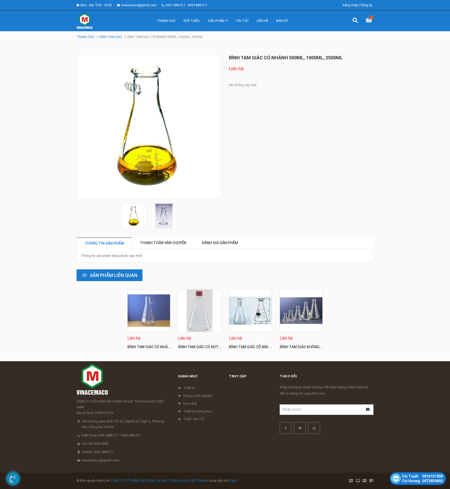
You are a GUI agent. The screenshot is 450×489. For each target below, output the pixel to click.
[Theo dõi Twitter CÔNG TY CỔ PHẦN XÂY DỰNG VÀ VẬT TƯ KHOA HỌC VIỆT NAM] (300, 428)
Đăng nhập (350, 5)
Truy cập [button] (238, 376)
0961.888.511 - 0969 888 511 (187, 5)
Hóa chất (190, 403)
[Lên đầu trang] (436, 463)
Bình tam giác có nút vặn (202, 347)
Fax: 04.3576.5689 (95, 444)
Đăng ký (366, 5)
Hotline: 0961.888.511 (98, 452)
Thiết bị (189, 388)
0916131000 (422, 476)
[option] (134, 216)
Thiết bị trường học (197, 411)
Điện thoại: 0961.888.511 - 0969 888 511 (111, 435)
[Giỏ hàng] (369, 20)
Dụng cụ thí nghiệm (197, 396)
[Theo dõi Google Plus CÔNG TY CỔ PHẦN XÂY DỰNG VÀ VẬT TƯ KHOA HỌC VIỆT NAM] (314, 428)
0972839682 (422, 481)
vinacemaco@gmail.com (139, 5)
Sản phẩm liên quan (113, 275)
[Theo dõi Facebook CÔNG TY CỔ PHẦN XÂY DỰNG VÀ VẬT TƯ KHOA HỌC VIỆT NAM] (285, 428)
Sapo (233, 480)
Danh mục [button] (188, 376)
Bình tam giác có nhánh (150, 347)
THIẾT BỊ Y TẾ (193, 419)
